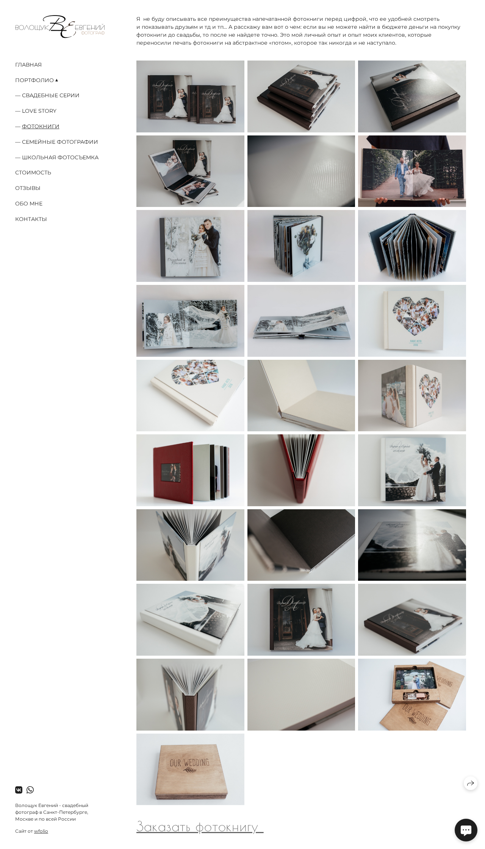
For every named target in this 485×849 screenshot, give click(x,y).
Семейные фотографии (60, 141)
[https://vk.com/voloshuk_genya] (18, 790)
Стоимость (33, 172)
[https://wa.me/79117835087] (30, 790)
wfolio (41, 831)
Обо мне (28, 203)
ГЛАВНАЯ (28, 64)
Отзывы (28, 188)
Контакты (31, 219)
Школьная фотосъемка (60, 157)
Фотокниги (40, 126)
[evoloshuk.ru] (60, 26)
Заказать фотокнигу (200, 826)
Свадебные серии (51, 95)
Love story (39, 110)
